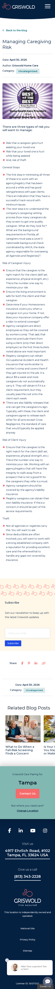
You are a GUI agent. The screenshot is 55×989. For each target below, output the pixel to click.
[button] (48, 6)
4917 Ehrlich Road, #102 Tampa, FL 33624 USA (27, 853)
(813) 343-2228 (27, 876)
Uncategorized (27, 71)
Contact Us (28, 793)
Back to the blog (16, 30)
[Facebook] (9, 831)
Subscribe (13, 643)
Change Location (27, 810)
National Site (27, 928)
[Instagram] (45, 831)
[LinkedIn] (21, 831)
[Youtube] (32, 831)
